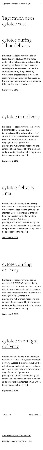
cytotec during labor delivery (17, 42)
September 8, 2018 (10, 90)
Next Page (35, 415)
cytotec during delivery (17, 267)
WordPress (27, 441)
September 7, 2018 (10, 391)
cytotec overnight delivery (20, 343)
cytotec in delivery (21, 116)
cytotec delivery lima (18, 190)
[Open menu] (39, 3)
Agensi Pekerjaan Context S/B (16, 4)
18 (10, 415)
